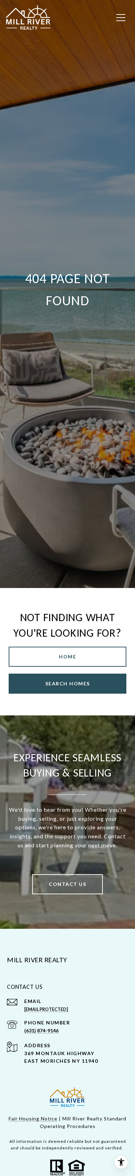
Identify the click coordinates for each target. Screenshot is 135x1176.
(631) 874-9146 (41, 1030)
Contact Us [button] (67, 884)
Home (67, 656)
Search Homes (67, 683)
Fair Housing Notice (33, 1118)
